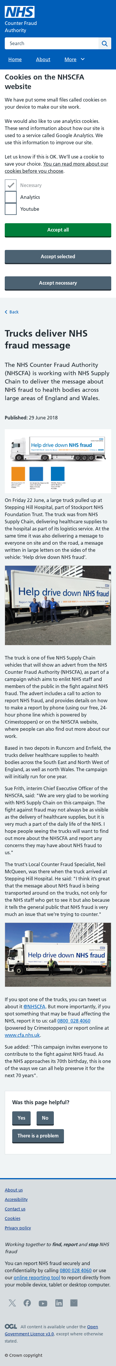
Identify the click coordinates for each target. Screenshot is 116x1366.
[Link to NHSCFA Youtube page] (43, 1306)
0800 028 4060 (73, 1021)
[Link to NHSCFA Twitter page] (12, 1305)
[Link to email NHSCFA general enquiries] (74, 1305)
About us (14, 1190)
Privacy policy (18, 1228)
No (45, 1118)
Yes (21, 1118)
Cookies (12, 1218)
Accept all (58, 230)
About (43, 59)
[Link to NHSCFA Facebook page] (27, 1305)
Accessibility (16, 1199)
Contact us (15, 1209)
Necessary (31, 185)
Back (14, 312)
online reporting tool (37, 1278)
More (73, 59)
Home (15, 59)
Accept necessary (58, 283)
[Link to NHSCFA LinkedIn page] (59, 1305)
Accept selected (58, 256)
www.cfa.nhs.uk (22, 1035)
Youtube (29, 209)
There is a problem (38, 1136)
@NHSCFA (34, 1007)
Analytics (30, 197)
